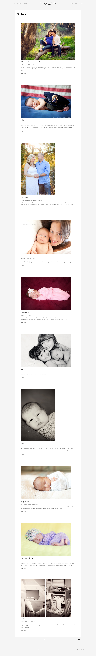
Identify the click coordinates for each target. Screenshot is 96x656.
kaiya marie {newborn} (29, 557)
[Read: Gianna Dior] (46, 292)
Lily (22, 255)
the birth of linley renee (29, 618)
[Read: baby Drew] (38, 168)
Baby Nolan (25, 501)
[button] (48, 655)
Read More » (23, 72)
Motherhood (30, 63)
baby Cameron (26, 119)
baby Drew (24, 196)
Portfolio (26, 2)
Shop (72, 2)
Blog (76, 2)
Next (79, 638)
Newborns (35, 63)
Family (22, 503)
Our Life (30, 371)
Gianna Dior (25, 312)
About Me (20, 2)
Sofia (22, 442)
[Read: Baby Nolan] (46, 481)
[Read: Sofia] (38, 413)
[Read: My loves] (46, 349)
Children (22, 63)
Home (14, 2)
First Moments (23, 199)
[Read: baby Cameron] (46, 100)
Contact (81, 2)
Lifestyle (25, 63)
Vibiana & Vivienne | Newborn (32, 61)
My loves (24, 368)
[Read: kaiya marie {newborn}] (46, 538)
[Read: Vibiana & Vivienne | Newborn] (48, 40)
